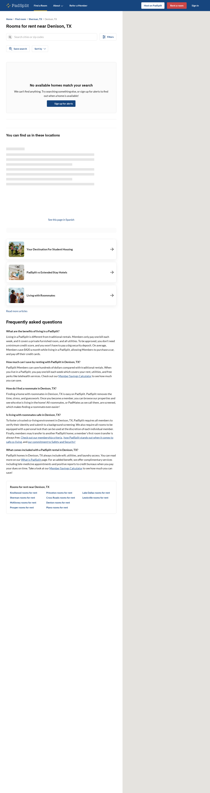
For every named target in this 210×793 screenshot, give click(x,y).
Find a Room (40, 5)
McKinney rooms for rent (23, 502)
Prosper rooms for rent (22, 507)
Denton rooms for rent (58, 502)
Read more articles (16, 311)
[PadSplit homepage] (17, 5)
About (56, 5)
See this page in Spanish (61, 219)
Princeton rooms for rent (59, 492)
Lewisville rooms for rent (95, 497)
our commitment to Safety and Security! (51, 442)
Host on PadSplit (153, 5)
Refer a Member (78, 5)
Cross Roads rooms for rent (60, 497)
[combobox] (55, 37)
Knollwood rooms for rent (23, 492)
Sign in (195, 5)
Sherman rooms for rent (22, 497)
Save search (20, 48)
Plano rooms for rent (57, 507)
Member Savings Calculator (74, 376)
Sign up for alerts (63, 103)
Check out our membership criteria (41, 437)
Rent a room (176, 5)
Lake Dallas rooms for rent (96, 492)
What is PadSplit (31, 459)
